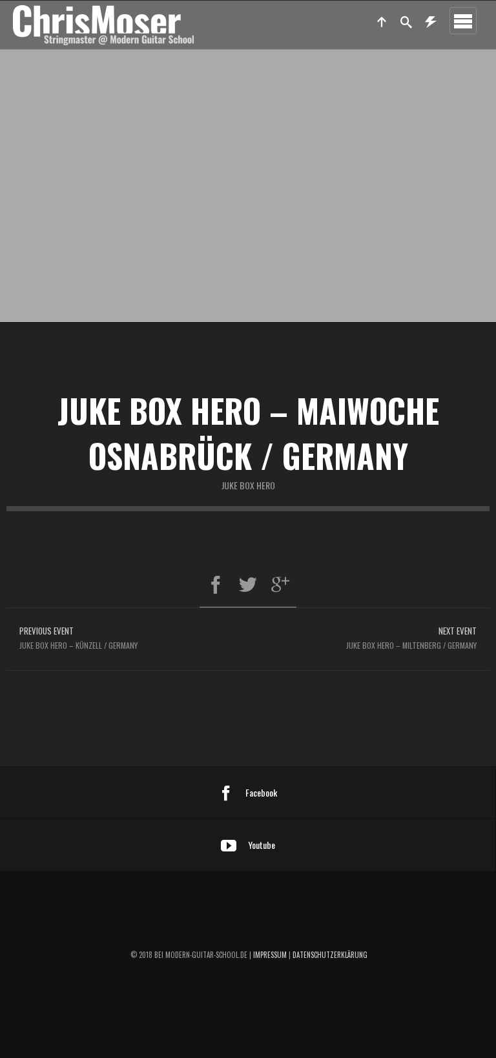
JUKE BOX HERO (248, 485)
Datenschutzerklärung (330, 955)
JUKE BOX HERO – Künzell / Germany (78, 637)
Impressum (270, 955)
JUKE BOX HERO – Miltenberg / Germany (411, 637)
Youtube (261, 844)
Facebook (261, 792)
